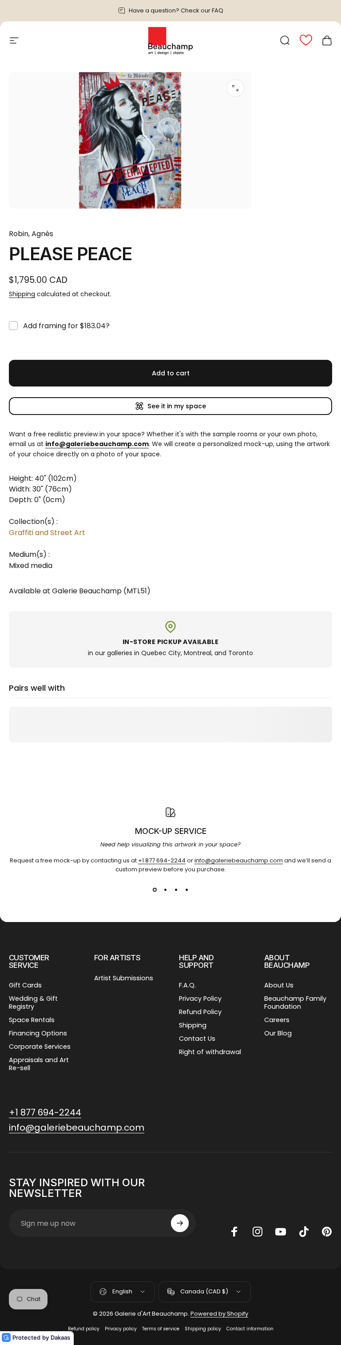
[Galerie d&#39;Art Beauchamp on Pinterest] (326, 1231)
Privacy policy (121, 1328)
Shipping (22, 294)
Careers (276, 1020)
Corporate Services (40, 1047)
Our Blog (278, 1033)
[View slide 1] (154, 890)
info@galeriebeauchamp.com (238, 860)
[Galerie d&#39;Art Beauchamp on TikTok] (303, 1231)
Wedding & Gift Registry (33, 1003)
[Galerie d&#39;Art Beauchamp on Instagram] (257, 1231)
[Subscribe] (180, 1223)
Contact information (250, 1328)
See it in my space (176, 406)
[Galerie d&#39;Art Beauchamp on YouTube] (280, 1231)
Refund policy (83, 1328)
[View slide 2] (165, 890)
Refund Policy (200, 1012)
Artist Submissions (123, 978)
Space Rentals (32, 1020)
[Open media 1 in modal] (235, 88)
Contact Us (197, 1039)
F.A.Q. (187, 985)
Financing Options (38, 1033)
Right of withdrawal (210, 1052)
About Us (278, 985)
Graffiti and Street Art (47, 533)
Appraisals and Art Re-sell (39, 1064)
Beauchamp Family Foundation (295, 1003)
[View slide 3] (175, 890)
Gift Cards (25, 985)
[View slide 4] (186, 890)
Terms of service (160, 1328)
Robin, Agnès (31, 234)
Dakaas (60, 1337)
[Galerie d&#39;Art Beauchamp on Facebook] (234, 1231)
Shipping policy (203, 1328)
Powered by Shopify (219, 1313)
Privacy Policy (200, 999)
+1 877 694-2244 (162, 860)
